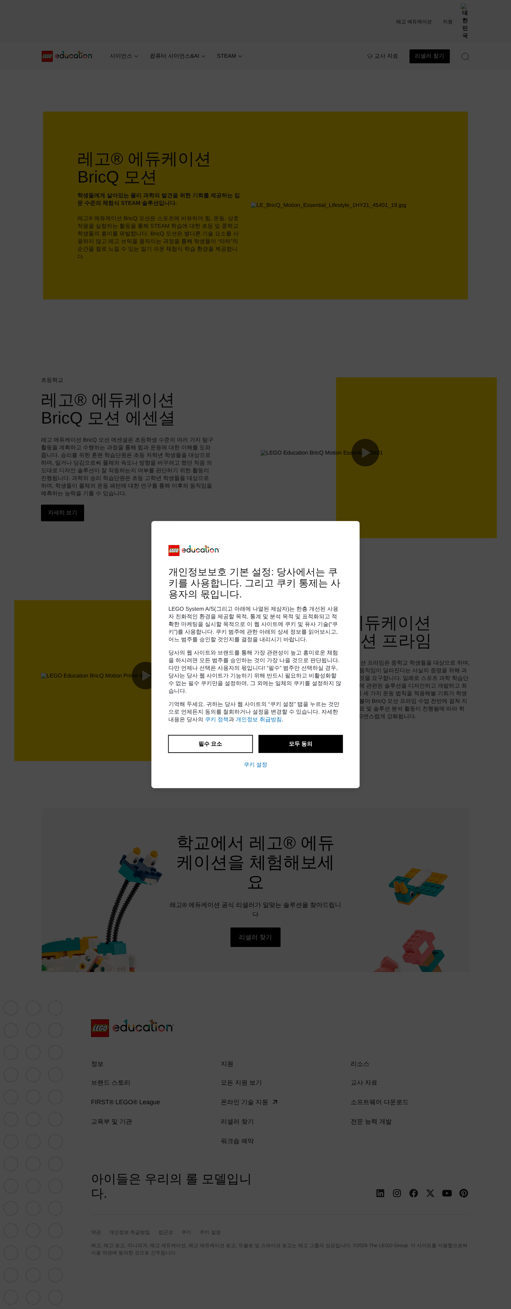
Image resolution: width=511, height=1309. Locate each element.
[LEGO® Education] (194, 550)
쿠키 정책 (216, 720)
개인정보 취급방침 (259, 720)
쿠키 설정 (255, 765)
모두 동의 (301, 744)
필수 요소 (210, 744)
